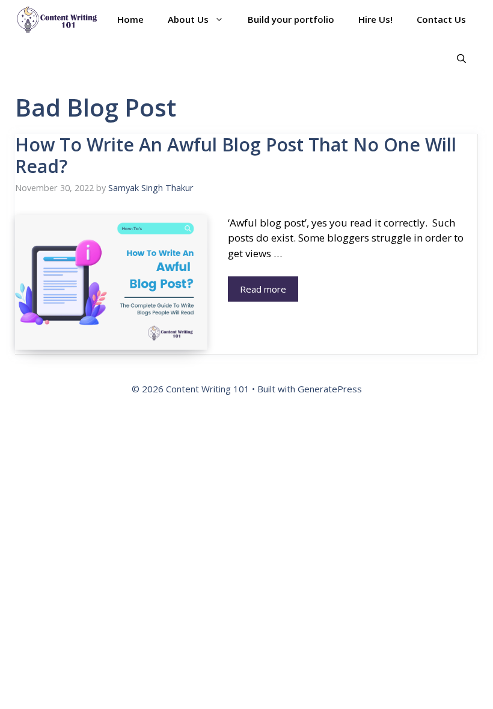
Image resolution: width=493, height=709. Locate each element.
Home (130, 19)
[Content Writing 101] (57, 19)
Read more (263, 289)
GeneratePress (330, 389)
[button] (461, 58)
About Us (188, 19)
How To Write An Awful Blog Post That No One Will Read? (235, 155)
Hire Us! (375, 19)
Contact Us (441, 19)
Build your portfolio (291, 19)
